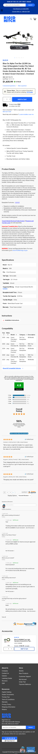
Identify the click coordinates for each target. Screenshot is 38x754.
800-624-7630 (7, 111)
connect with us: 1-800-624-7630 (21, 11)
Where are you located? (8, 558)
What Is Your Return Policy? (9, 535)
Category (22, 334)
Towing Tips (6, 697)
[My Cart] (34, 19)
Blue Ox (5, 60)
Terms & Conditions (8, 699)
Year (3, 333)
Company (5, 671)
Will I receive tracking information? (11, 515)
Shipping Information (8, 707)
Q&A (3, 683)
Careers (4, 676)
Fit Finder (30, 92)
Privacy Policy (6, 704)
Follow (3, 517)
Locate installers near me (26, 114)
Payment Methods (25, 684)
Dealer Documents (8, 694)
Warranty (4, 702)
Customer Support (25, 676)
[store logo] (10, 19)
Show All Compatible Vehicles (12, 368)
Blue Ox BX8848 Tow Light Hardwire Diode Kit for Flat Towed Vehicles (22, 640)
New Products (23, 673)
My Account (23, 679)
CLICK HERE (11, 320)
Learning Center (7, 678)
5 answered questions (9, 86)
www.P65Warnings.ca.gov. (20, 250)
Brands (21, 671)
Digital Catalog (6, 692)
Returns (4, 709)
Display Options (12, 495)
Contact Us (5, 673)
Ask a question (22, 86)
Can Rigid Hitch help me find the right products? (14, 598)
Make (8, 333)
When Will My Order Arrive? (9, 577)
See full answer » (30, 527)
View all (4, 617)
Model (13, 334)
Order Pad (22, 682)
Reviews (4, 681)
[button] (15, 57)
